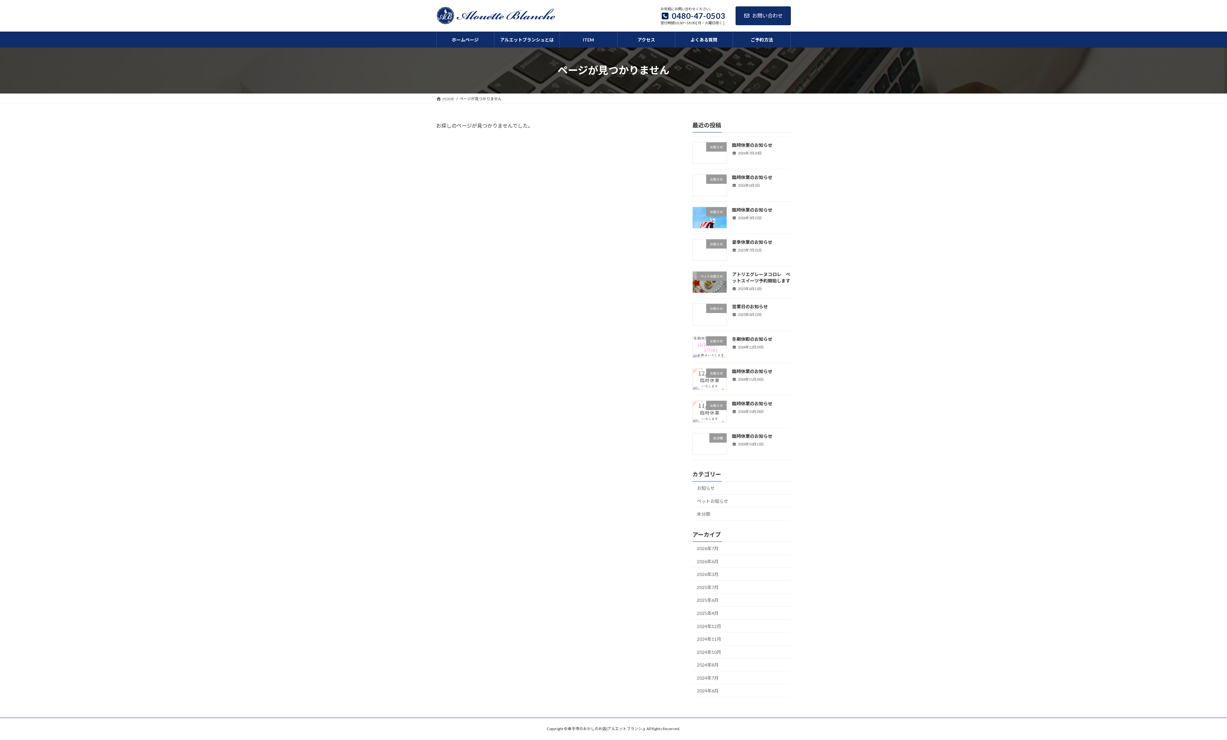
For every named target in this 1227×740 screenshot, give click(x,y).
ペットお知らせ (712, 501)
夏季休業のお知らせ (752, 242)
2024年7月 (708, 678)
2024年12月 (709, 626)
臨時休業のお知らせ (752, 145)
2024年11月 (709, 639)
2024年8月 (708, 665)
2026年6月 (708, 561)
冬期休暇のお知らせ (752, 339)
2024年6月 (708, 690)
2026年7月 (708, 548)
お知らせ (706, 488)
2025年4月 (708, 613)
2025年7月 (708, 587)
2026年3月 (708, 574)
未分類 (703, 514)
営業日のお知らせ (750, 306)
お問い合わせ (767, 15)
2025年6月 (708, 600)
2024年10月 (709, 651)
